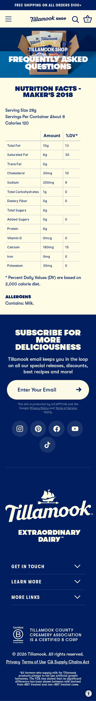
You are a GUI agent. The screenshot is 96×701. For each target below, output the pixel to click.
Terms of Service (66, 408)
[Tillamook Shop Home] (48, 19)
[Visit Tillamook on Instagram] (20, 429)
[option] (48, 53)
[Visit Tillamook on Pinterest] (38, 429)
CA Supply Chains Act (68, 662)
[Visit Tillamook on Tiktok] (47, 445)
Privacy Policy (39, 408)
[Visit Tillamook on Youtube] (75, 429)
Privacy (13, 662)
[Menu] (8, 19)
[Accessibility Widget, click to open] (88, 693)
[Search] (75, 20)
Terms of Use (34, 662)
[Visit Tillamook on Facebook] (57, 429)
